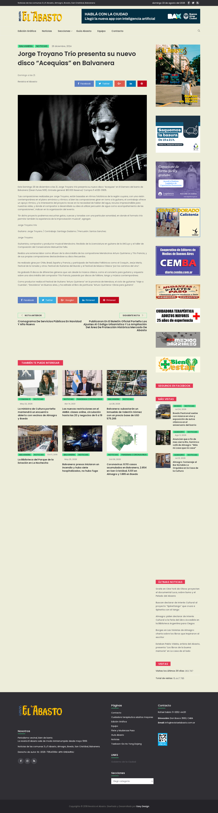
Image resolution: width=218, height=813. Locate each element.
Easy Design (142, 806)
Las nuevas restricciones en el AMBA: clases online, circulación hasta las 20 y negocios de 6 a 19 (82, 412)
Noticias (47, 31)
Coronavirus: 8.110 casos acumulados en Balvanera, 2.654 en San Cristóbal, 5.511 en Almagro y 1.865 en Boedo (127, 469)
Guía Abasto (84, 31)
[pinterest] (142, 83)
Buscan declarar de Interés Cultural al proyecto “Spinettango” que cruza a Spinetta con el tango (176, 606)
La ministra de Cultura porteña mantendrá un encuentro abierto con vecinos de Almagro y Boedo (37, 413)
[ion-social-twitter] (193, 3)
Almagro (179, 432)
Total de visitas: (164, 678)
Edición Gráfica (27, 31)
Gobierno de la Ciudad (123, 761)
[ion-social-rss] (197, 3)
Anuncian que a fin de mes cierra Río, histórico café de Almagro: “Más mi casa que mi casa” (186, 443)
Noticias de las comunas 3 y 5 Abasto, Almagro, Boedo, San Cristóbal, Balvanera (56, 2)
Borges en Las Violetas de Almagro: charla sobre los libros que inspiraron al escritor (177, 634)
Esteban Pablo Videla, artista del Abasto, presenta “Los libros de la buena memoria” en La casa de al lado (178, 647)
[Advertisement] (178, 526)
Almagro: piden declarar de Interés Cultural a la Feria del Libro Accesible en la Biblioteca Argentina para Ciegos (177, 620)
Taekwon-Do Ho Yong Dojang (126, 743)
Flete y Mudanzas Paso (123, 730)
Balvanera (26, 46)
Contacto (117, 31)
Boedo (177, 406)
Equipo (101, 31)
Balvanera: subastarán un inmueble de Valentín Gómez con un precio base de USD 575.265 (124, 413)
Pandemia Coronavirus (89, 399)
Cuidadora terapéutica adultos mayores (132, 717)
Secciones (64, 31)
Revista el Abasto (27, 81)
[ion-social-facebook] (189, 3)
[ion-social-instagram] (27, 761)
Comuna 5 (24, 399)
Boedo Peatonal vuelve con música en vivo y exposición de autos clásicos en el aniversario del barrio (185, 419)
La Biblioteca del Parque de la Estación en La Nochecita (36, 461)
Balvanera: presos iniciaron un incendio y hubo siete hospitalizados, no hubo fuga (80, 468)
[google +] (120, 83)
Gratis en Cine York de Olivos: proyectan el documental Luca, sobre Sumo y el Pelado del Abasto (177, 592)
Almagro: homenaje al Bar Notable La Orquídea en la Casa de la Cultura (185, 466)
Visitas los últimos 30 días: (170, 670)
